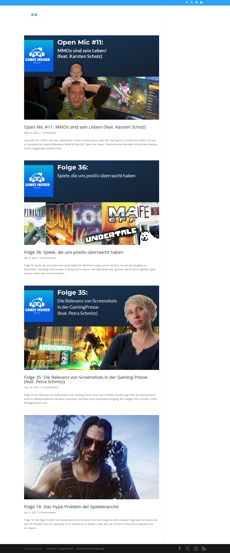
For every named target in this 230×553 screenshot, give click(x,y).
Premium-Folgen (118, 16)
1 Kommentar (48, 132)
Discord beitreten (187, 16)
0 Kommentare (48, 258)
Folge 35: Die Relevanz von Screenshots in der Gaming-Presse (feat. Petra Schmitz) (85, 379)
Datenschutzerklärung (90, 548)
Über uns (142, 16)
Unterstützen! (162, 16)
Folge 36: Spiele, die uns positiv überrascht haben (73, 252)
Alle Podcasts (91, 16)
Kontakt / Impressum (60, 548)
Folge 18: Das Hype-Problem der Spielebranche (71, 507)
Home (74, 16)
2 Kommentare (49, 387)
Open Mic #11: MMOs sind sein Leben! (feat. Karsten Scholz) (85, 127)
